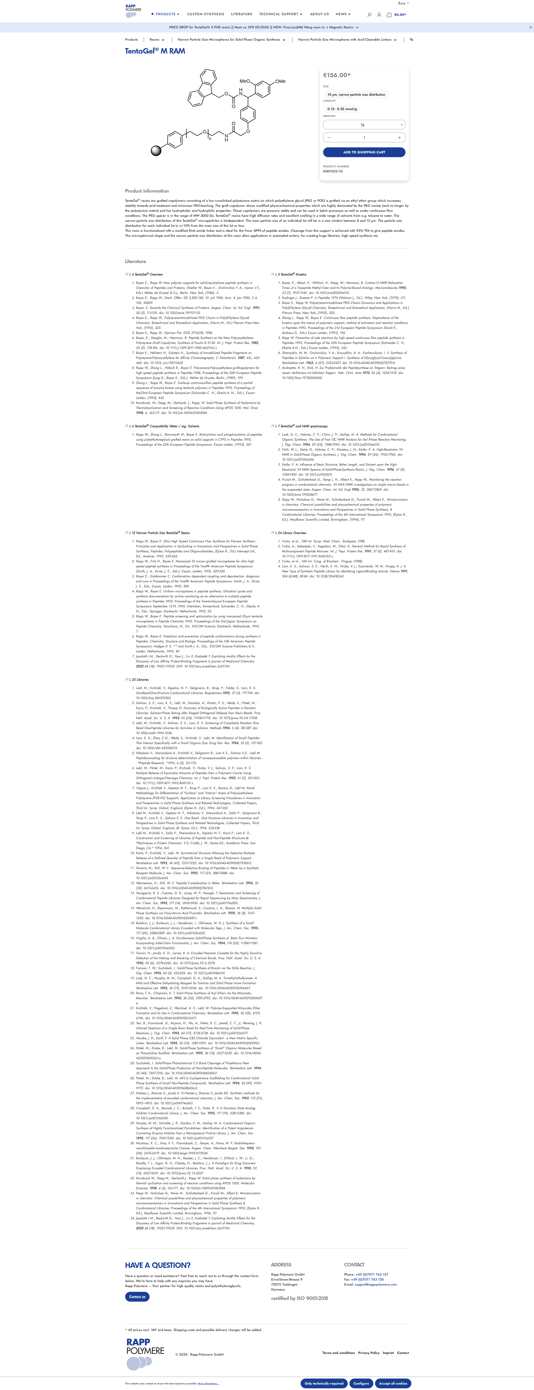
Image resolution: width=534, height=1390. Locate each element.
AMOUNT (329, 116)
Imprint (388, 1352)
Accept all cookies (393, 1383)
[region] (218, 112)
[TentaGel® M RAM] (218, 112)
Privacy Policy (368, 1352)
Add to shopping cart (364, 152)
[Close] (530, 27)
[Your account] (379, 14)
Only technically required (324, 1383)
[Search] (369, 14)
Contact (403, 1352)
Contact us (137, 1296)
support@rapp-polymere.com (376, 1284)
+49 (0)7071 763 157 (372, 1274)
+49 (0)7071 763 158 (367, 1279)
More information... (208, 1383)
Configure (361, 1383)
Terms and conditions (338, 1352)
